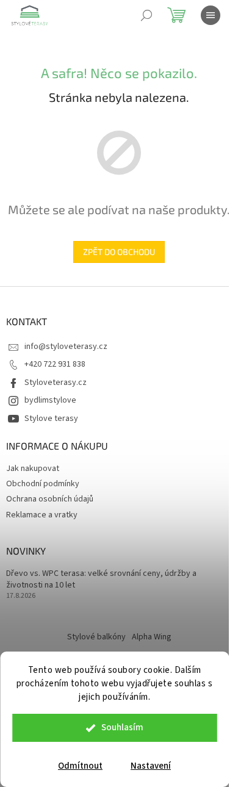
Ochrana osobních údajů (49, 499)
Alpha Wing (151, 637)
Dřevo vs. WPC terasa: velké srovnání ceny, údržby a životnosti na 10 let (101, 579)
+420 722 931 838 (54, 364)
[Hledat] (146, 15)
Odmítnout (80, 766)
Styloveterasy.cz (55, 382)
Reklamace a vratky (42, 515)
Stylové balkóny (96, 637)
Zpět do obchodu (119, 251)
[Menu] (210, 15)
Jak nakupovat (32, 468)
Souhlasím (122, 727)
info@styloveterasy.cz (65, 346)
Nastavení (151, 766)
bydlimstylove (50, 400)
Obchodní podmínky (42, 484)
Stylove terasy (51, 418)
